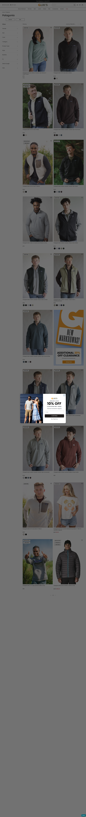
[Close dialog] (64, 395)
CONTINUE (54, 416)
